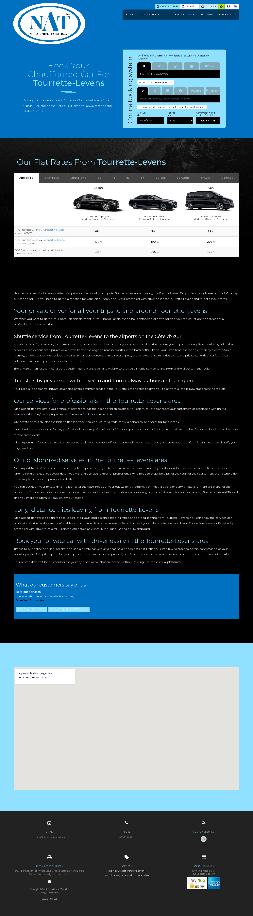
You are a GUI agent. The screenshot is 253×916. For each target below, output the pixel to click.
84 (142, 178)
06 (99, 178)
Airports (26, 178)
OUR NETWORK (150, 14)
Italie (205, 178)
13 (113, 178)
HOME (129, 14)
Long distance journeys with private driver (126, 875)
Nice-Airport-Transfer (58, 889)
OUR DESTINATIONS (179, 14)
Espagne (183, 178)
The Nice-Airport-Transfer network (126, 870)
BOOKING (207, 14)
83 (128, 178)
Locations (78, 178)
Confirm (208, 120)
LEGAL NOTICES (49, 898)
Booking (191, 6)
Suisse (161, 178)
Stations (52, 178)
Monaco (227, 178)
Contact (210, 6)
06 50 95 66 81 (168, 6)
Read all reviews (31, 609)
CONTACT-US (227, 14)
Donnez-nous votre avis (69, 609)
